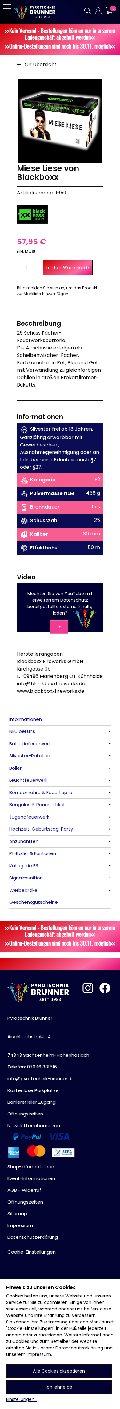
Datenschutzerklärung (79, 1348)
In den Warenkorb (67, 267)
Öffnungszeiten (25, 1114)
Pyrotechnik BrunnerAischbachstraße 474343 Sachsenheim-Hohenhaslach (48, 1036)
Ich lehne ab (59, 1387)
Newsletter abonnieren (33, 1125)
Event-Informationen (31, 1178)
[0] (109, 10)
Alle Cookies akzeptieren (59, 1371)
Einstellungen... (21, 1399)
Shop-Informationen (30, 1166)
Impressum (39, 1354)
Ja (59, 627)
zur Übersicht (40, 64)
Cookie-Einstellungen (31, 1252)
